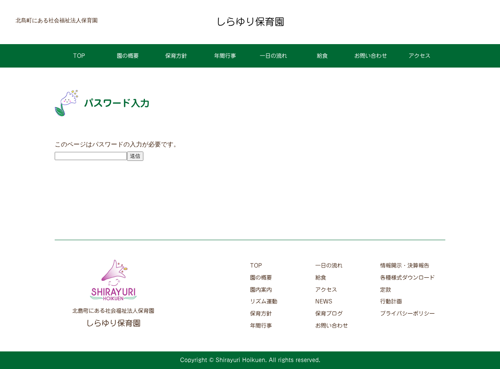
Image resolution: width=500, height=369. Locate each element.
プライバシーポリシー (407, 313)
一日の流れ (273, 56)
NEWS (323, 301)
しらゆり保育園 (250, 22)
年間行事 (225, 56)
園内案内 (261, 289)
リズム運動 (263, 301)
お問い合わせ (370, 56)
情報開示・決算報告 (404, 265)
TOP (79, 56)
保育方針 (176, 56)
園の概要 (128, 56)
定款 (385, 289)
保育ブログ (329, 313)
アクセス (419, 56)
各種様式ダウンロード (407, 277)
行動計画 (391, 301)
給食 (322, 56)
